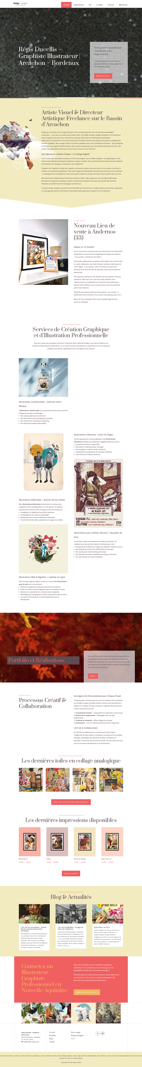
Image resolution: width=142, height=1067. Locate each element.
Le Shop (99, 5)
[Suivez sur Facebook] (98, 1033)
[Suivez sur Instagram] (103, 1033)
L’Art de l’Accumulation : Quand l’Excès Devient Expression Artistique (33, 929)
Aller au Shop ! (103, 76)
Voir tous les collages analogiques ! (71, 802)
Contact (111, 5)
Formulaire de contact (87, 992)
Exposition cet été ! (102, 927)
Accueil (66, 5)
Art (90, 5)
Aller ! (93, 676)
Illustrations (79, 5)
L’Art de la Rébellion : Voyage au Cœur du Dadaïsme (70, 928)
